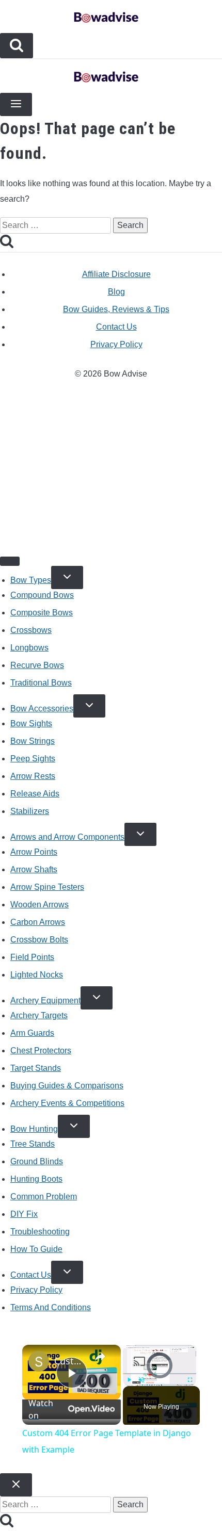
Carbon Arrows (37, 922)
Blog (116, 291)
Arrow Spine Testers (47, 887)
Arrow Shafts (33, 869)
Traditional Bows (41, 682)
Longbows (29, 647)
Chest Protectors (40, 1050)
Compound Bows (42, 595)
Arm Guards (32, 1033)
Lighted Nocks (36, 974)
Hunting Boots (36, 1179)
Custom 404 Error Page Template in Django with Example (70, 1361)
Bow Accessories (41, 708)
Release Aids (34, 793)
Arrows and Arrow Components (67, 837)
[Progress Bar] (159, 1373)
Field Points (32, 957)
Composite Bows (41, 612)
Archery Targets (39, 1015)
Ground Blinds (36, 1161)
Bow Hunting (34, 1129)
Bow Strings (32, 741)
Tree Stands (32, 1143)
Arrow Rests (32, 776)
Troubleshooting (40, 1231)
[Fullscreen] (190, 1380)
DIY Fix (24, 1214)
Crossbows (31, 630)
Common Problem (43, 1196)
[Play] (129, 1380)
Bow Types (30, 580)
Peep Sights (32, 758)
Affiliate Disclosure (116, 274)
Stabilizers (29, 811)
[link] (38, 1361)
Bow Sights (31, 723)
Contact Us (116, 326)
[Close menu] (10, 561)
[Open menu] (16, 104)
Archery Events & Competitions (67, 1103)
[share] (100, 1356)
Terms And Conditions (50, 1307)
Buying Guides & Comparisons (66, 1085)
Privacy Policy (116, 344)
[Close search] (16, 1484)
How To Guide (36, 1249)
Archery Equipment (45, 1000)
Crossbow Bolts (39, 939)
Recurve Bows (37, 665)
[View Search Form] (16, 45)
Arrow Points (33, 852)
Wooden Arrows (39, 904)
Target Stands (35, 1068)
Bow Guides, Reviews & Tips (116, 309)
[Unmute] (141, 1380)
